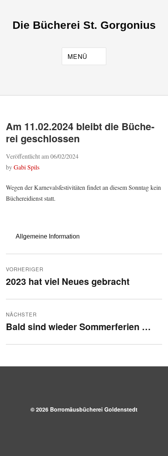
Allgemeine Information (48, 236)
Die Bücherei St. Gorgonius (84, 25)
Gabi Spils (26, 167)
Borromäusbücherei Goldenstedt (94, 409)
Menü (78, 56)
